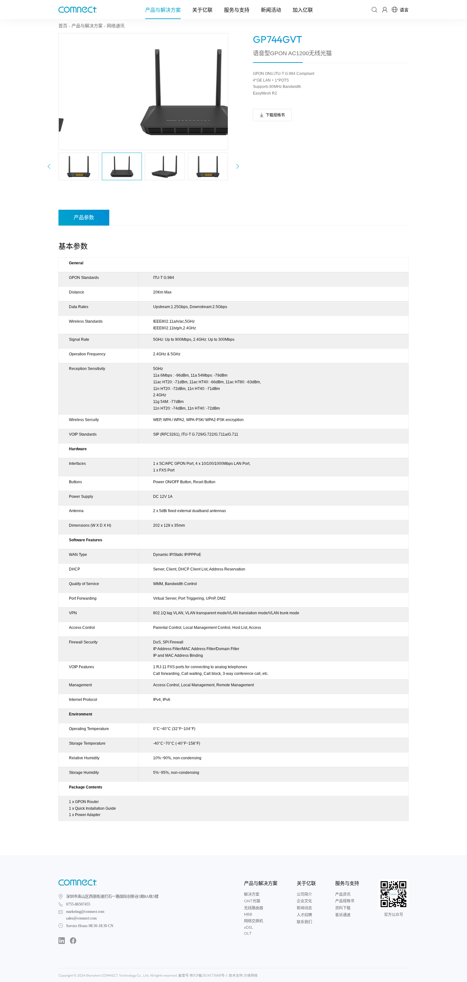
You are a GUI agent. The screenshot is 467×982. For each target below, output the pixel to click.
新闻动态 (304, 908)
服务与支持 (236, 10)
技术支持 (236, 975)
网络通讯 (116, 25)
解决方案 (251, 894)
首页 (62, 25)
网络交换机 (253, 921)
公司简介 (304, 894)
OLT (248, 933)
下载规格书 (275, 115)
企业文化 (304, 901)
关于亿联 (202, 10)
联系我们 (304, 922)
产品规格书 (344, 901)
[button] (237, 166)
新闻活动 (271, 10)
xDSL (248, 927)
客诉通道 (342, 915)
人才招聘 (304, 915)
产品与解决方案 (163, 10)
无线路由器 (253, 908)
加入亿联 (303, 10)
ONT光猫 (252, 901)
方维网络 (251, 975)
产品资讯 (342, 894)
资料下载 (342, 908)
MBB (248, 914)
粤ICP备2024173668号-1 (209, 975)
